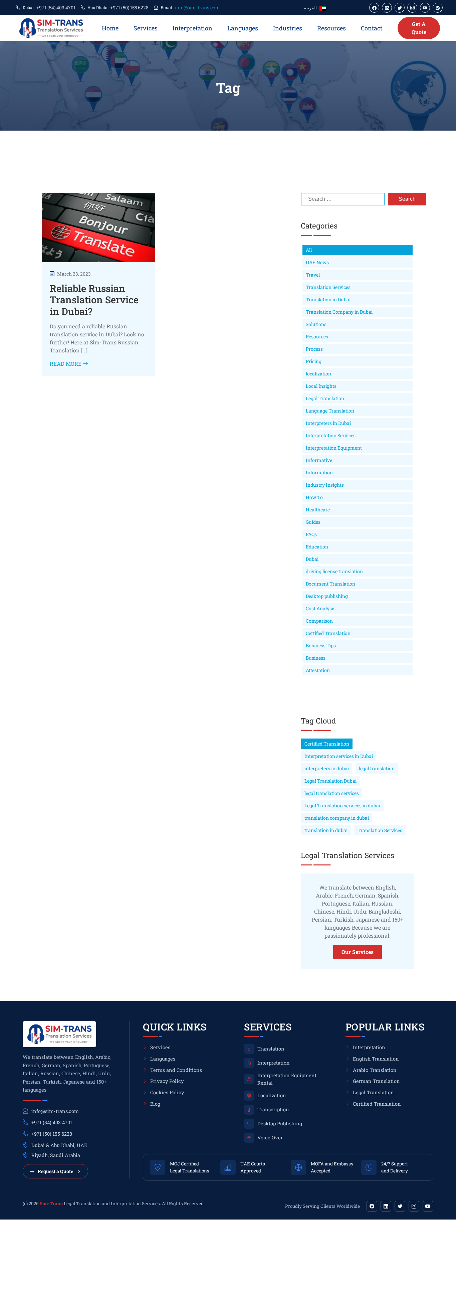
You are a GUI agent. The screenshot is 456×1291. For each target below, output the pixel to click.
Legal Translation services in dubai (342, 805)
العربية (310, 7)
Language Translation (330, 411)
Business (315, 658)
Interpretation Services (331, 435)
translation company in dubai (336, 818)
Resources (331, 28)
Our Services (357, 951)
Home (110, 28)
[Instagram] (414, 1206)
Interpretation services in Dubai (338, 756)
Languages (242, 28)
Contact (371, 28)
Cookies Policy (167, 1092)
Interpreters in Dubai (328, 423)
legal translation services (331, 793)
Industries (287, 28)
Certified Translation (328, 633)
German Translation (376, 1081)
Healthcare (318, 509)
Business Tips (321, 645)
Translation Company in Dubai (339, 312)
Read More (66, 363)
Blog (155, 1104)
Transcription (273, 1109)
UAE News (317, 262)
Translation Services (328, 287)
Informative (319, 460)
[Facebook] (372, 1206)
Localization (271, 1095)
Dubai (312, 559)
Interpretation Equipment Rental (286, 1079)
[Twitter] (400, 1206)
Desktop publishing (327, 596)
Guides (313, 522)
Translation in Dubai (328, 299)
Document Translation (330, 584)
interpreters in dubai (326, 768)
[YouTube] (428, 1206)
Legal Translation (325, 398)
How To (314, 497)
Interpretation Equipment (334, 448)
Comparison (319, 621)
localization (318, 373)
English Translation (376, 1059)
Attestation (318, 670)
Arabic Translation (375, 1070)
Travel (313, 275)
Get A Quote (419, 27)
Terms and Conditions (176, 1070)
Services (146, 28)
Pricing (313, 361)
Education (317, 546)
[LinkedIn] (386, 1206)
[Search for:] (343, 199)
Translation (270, 1048)
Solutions (316, 324)
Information (319, 472)
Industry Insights (325, 485)
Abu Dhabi (62, 1145)
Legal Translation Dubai (330, 781)
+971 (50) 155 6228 (129, 7)
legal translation (377, 768)
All (309, 250)
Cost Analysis (320, 608)
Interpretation (192, 28)
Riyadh (39, 1155)
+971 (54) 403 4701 (55, 7)
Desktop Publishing (279, 1123)
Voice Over (270, 1137)
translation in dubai (326, 830)
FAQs (311, 534)
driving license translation (334, 571)
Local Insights (321, 386)
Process (314, 349)
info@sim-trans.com (197, 7)
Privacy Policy (167, 1081)
